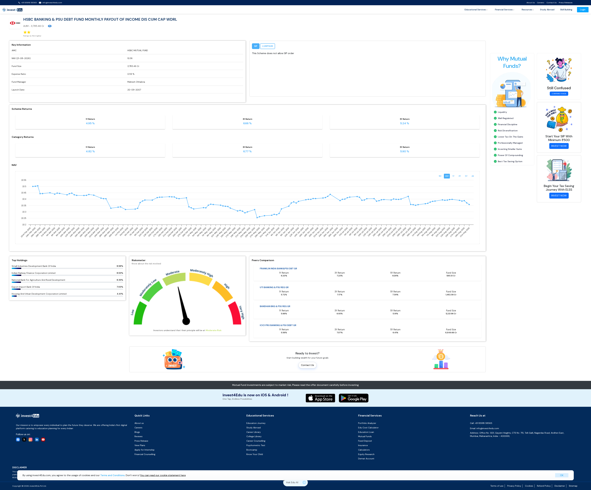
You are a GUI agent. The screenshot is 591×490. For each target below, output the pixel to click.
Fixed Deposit (365, 440)
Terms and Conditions (112, 475)
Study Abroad (547, 9)
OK (561, 475)
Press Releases (566, 2)
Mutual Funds (365, 436)
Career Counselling (255, 440)
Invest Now (559, 146)
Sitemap (573, 485)
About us (139, 423)
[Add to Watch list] (50, 26)
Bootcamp (251, 449)
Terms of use (496, 485)
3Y (459, 176)
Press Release (141, 440)
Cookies (529, 485)
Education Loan (366, 432)
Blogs (137, 432)
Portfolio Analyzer (367, 423)
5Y (466, 176)
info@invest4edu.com (52, 2)
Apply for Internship (145, 449)
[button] (476, 9)
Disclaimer (560, 485)
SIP (255, 46)
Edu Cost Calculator (368, 427)
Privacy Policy (514, 485)
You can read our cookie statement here (163, 475)
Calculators (364, 449)
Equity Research (366, 454)
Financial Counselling (145, 454)
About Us (531, 2)
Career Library (253, 432)
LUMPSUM (267, 46)
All (473, 176)
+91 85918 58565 (29, 2)
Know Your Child (254, 454)
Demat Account (366, 458)
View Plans (140, 445)
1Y (453, 176)
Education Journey (255, 423)
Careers (540, 2)
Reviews (139, 436)
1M (440, 176)
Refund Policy (544, 485)
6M (446, 176)
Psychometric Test (255, 445)
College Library (253, 436)
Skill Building (566, 9)
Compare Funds (559, 94)
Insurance (363, 445)
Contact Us (552, 2)
